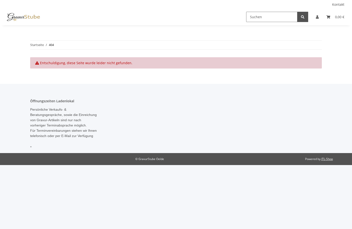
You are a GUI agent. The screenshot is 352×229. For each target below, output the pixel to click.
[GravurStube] (23, 17)
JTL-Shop (327, 159)
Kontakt (338, 4)
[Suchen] (302, 17)
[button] (317, 17)
